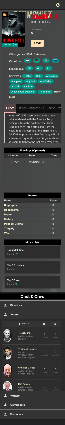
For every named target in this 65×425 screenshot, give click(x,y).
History (8, 219)
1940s (27, 76)
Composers (14, 405)
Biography (10, 205)
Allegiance (45, 91)
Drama (8, 214)
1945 (38, 76)
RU (48, 68)
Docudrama (11, 209)
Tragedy (9, 228)
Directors (12, 305)
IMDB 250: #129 (10, 44)
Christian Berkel (26, 367)
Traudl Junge (25, 332)
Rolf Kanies (24, 384)
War (6, 233)
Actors (11, 315)
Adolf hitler (45, 81)
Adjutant (30, 81)
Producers (13, 414)
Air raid (15, 86)
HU (39, 68)
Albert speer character (22, 91)
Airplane (28, 86)
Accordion (51, 76)
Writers (11, 396)
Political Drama (13, 223)
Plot (10, 108)
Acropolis (16, 81)
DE (29, 68)
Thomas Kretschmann (28, 349)
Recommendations (31, 108)
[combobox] (17, 162)
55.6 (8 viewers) (36, 54)
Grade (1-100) (37, 29)
